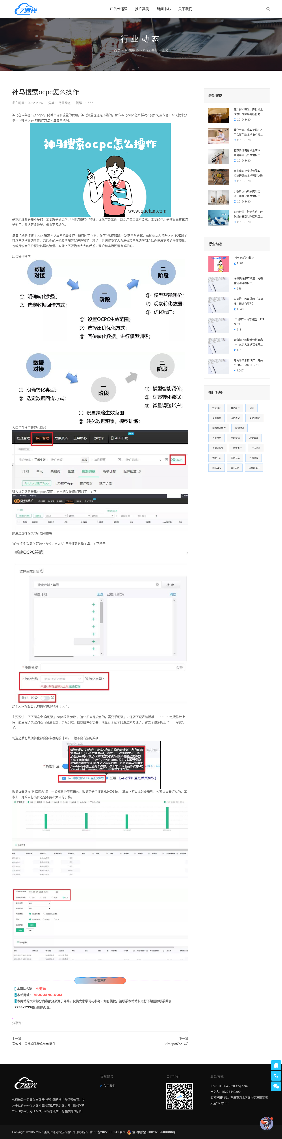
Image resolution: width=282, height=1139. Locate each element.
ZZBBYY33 (23, 1007)
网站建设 (239, 428)
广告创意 (256, 448)
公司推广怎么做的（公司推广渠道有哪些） (248, 301)
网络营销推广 (219, 428)
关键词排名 (254, 418)
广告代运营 (119, 9)
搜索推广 (237, 448)
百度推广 (216, 438)
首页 (117, 50)
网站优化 (235, 418)
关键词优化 (217, 448)
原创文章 (235, 457)
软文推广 (216, 408)
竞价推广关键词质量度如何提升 (33, 1044)
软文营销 (253, 438)
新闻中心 (164, 9)
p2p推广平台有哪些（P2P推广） (249, 322)
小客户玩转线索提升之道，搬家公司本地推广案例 (248, 194)
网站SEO (216, 467)
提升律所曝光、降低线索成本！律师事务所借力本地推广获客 (248, 112)
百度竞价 (216, 418)
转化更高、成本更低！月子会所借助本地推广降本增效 (248, 132)
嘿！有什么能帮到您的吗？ (241, 1123)
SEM (251, 408)
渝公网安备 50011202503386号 (154, 1132)
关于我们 (185, 9)
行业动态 (150, 50)
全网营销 (235, 438)
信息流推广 (254, 467)
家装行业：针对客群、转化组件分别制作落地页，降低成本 (248, 214)
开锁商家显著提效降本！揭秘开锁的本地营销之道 (248, 173)
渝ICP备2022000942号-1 (107, 1132)
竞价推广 (235, 408)
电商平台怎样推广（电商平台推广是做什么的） (248, 363)
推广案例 (142, 9)
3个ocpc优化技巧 (176, 1044)
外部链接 (253, 457)
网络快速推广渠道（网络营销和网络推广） (248, 281)
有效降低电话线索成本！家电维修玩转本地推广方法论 (248, 153)
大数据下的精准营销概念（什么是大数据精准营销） (249, 342)
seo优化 (235, 467)
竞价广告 (216, 457)
